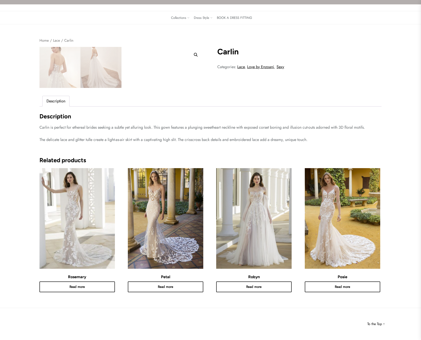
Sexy (280, 67)
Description (55, 101)
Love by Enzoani (260, 67)
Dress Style (201, 18)
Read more (77, 286)
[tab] (56, 101)
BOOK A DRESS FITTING (234, 18)
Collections (178, 18)
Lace (56, 40)
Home (44, 40)
